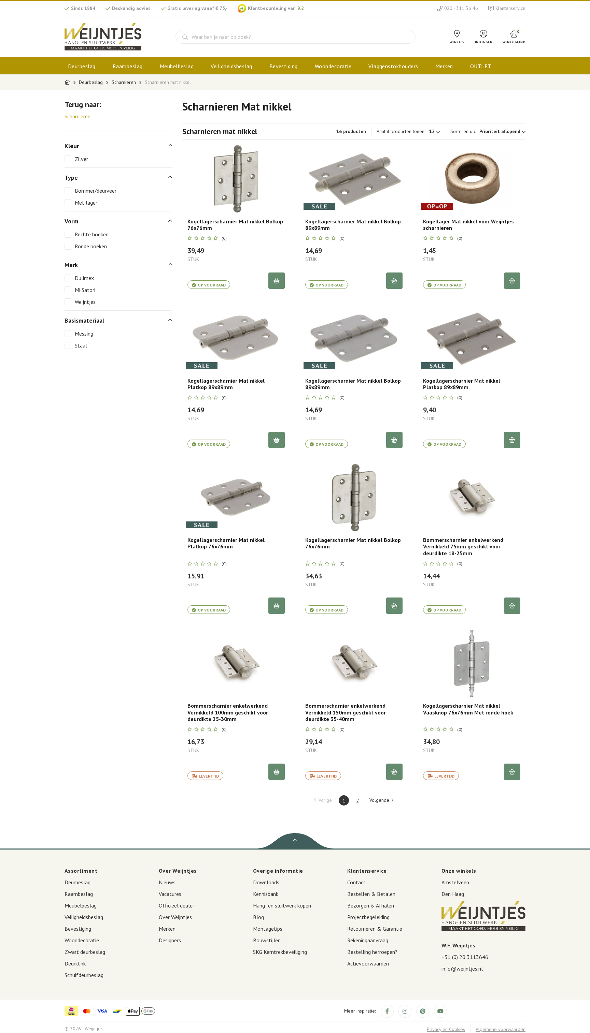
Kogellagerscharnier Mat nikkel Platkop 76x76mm (226, 543)
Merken (444, 66)
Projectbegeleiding (368, 917)
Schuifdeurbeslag (84, 975)
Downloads (266, 882)
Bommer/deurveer (95, 190)
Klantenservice (510, 8)
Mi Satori (85, 289)
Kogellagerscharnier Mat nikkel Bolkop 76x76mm (235, 224)
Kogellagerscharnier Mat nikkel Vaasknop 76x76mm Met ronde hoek (468, 709)
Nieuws (167, 882)
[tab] (118, 145)
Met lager (86, 202)
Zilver (81, 159)
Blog (258, 917)
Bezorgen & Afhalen (370, 905)
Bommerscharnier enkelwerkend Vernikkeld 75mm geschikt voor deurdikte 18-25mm (463, 546)
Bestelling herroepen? (372, 951)
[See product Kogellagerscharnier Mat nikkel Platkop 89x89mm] (236, 338)
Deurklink (75, 963)
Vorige (325, 800)
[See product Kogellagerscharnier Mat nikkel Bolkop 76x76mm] (236, 179)
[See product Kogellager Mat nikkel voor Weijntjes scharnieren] (471, 179)
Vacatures (170, 893)
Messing (84, 333)
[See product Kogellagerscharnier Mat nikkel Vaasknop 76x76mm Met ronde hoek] (471, 663)
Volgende (379, 800)
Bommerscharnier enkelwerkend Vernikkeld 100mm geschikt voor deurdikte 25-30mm (227, 712)
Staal (81, 345)
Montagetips (267, 928)
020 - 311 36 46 (461, 8)
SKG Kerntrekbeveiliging (280, 951)
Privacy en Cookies (446, 1029)
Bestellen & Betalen (371, 893)
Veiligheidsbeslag (231, 66)
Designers (170, 940)
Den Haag (452, 893)
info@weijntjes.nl (462, 968)
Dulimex (84, 278)
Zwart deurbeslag (85, 951)
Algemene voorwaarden (500, 1029)
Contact (356, 882)
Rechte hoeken (92, 234)
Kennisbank (265, 893)
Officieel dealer (176, 905)
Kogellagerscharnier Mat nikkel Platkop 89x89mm (226, 384)
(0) (224, 238)
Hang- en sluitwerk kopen (282, 905)
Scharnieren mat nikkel (168, 82)
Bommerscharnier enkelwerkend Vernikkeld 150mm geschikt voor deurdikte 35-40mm (345, 712)
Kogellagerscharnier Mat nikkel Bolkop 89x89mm (353, 224)
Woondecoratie (333, 66)
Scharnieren (124, 82)
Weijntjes (85, 301)
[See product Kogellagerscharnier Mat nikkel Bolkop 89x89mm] (354, 179)
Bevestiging (283, 66)
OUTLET (480, 66)
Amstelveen (455, 882)
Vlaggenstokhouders (393, 66)
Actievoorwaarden (368, 963)
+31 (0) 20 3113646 (464, 957)
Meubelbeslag (177, 66)
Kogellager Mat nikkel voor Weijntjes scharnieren (468, 224)
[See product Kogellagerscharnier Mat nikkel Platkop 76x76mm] (236, 497)
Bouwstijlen (267, 940)
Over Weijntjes (175, 917)
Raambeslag (128, 66)
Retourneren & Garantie (374, 928)
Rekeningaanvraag (367, 940)
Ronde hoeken (91, 246)
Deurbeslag (82, 66)
